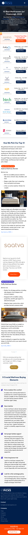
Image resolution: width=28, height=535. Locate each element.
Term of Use (4, 519)
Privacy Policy (4, 521)
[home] (6, 3)
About (2, 517)
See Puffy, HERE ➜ (6, 345)
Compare (3, 515)
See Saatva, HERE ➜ (6, 232)
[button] (24, 3)
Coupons (3, 513)
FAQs (2, 511)
